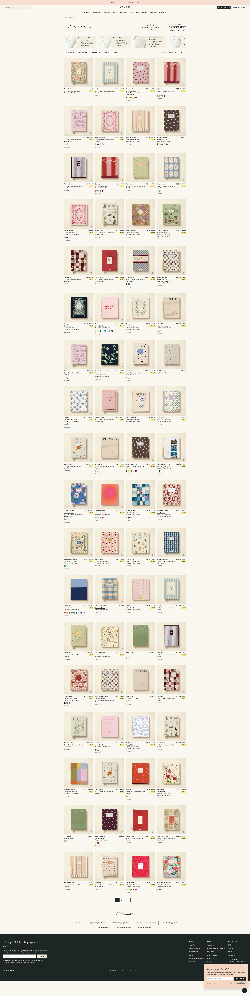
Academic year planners (121, 923)
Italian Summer (100, 137)
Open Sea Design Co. (163, 233)
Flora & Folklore (131, 230)
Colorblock (67, 606)
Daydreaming (130, 511)
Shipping (231, 948)
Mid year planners (78, 923)
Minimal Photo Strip (163, 464)
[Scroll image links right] (183, 41)
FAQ (229, 945)
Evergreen (67, 324)
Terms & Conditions (26, 960)
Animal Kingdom (162, 230)
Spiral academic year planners (146, 923)
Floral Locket (161, 184)
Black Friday (210, 952)
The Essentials (69, 743)
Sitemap (209, 962)
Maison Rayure (131, 137)
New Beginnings (69, 789)
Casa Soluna (68, 464)
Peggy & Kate (130, 745)
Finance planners (103, 927)
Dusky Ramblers (131, 743)
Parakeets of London (102, 371)
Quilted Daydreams (70, 559)
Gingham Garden (162, 559)
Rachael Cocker (69, 513)
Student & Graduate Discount (216, 948)
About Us (192, 945)
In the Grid (160, 324)
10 (128, 900)
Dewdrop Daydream (163, 883)
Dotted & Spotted (131, 89)
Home (65, 18)
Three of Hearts (100, 417)
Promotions (210, 945)
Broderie (98, 883)
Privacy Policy (36, 960)
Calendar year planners (123, 927)
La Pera (97, 89)
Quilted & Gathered (163, 277)
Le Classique (99, 743)
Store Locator (211, 958)
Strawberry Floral (162, 511)
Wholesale (192, 962)
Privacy (124, 971)
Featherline (68, 184)
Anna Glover (99, 373)
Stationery (71, 18)
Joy (96, 324)
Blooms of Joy (69, 511)
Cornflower (129, 324)
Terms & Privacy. (241, 983)
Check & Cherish (100, 606)
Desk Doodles (161, 371)
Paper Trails (130, 277)
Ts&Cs (131, 971)
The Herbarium (100, 653)
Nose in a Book (131, 417)
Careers (191, 955)
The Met (66, 326)
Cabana (159, 89)
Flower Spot (99, 277)
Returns (230, 952)
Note (65, 137)
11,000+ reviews (240, 962)
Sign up (42, 956)
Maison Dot (129, 371)
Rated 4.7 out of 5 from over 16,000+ (150, 28)
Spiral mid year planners (98, 923)
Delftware (67, 417)
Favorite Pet (99, 230)
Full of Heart (130, 883)
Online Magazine (194, 948)
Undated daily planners (170, 923)
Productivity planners (145, 927)
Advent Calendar (212, 955)
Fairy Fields (68, 89)
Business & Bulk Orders (196, 958)
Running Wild (68, 696)
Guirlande (129, 606)
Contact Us (231, 955)
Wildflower (160, 789)
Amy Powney (130, 326)
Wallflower (129, 184)
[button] (246, 966)
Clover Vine (160, 417)
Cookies (137, 971)
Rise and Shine (100, 511)
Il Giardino (67, 277)
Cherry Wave (99, 559)
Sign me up (240, 979)
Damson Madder (131, 91)
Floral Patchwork (162, 836)
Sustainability (193, 952)
